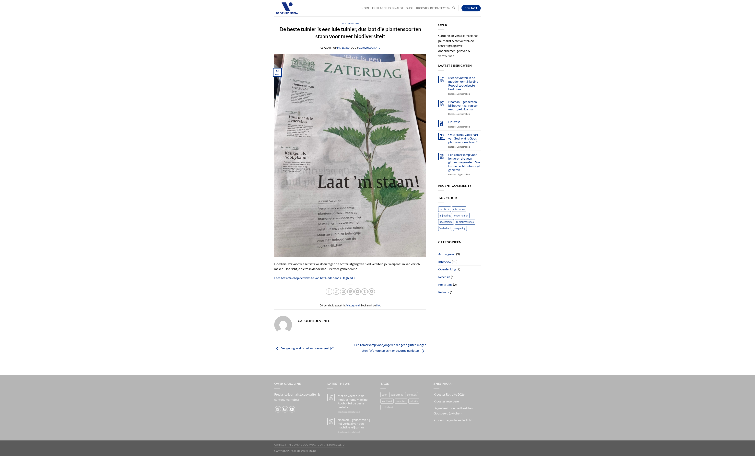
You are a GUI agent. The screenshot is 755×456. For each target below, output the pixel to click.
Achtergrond (350, 23)
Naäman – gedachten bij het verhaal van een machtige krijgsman (463, 105)
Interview (444, 262)
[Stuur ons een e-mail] (285, 409)
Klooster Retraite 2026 (433, 8)
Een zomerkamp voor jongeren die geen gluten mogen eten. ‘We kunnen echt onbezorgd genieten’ (464, 162)
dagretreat (397, 394)
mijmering (445, 215)
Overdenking (447, 269)
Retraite (443, 292)
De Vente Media (306, 450)
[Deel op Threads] (336, 291)
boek (384, 394)
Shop (409, 8)
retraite (414, 401)
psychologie (446, 221)
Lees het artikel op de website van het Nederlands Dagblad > (314, 278)
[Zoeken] (453, 8)
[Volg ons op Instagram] (278, 409)
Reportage (445, 284)
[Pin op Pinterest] (350, 291)
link (378, 305)
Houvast (454, 122)
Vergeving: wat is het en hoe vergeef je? (307, 348)
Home (365, 8)
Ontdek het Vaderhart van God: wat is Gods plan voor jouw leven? (463, 138)
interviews (459, 209)
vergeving (460, 228)
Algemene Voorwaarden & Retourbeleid (316, 444)
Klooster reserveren (447, 401)
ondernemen (461, 215)
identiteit (444, 209)
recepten (401, 401)
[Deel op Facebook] (329, 291)
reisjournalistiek (465, 221)
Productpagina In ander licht (453, 420)
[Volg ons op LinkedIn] (292, 409)
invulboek (387, 401)
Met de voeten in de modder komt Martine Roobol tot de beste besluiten (463, 83)
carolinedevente (369, 47)
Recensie (444, 277)
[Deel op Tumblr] (364, 291)
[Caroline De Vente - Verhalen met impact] (294, 8)
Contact (280, 444)
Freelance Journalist (387, 8)
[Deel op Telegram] (371, 291)
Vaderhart (445, 228)
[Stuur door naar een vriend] (343, 291)
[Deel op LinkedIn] (357, 291)
